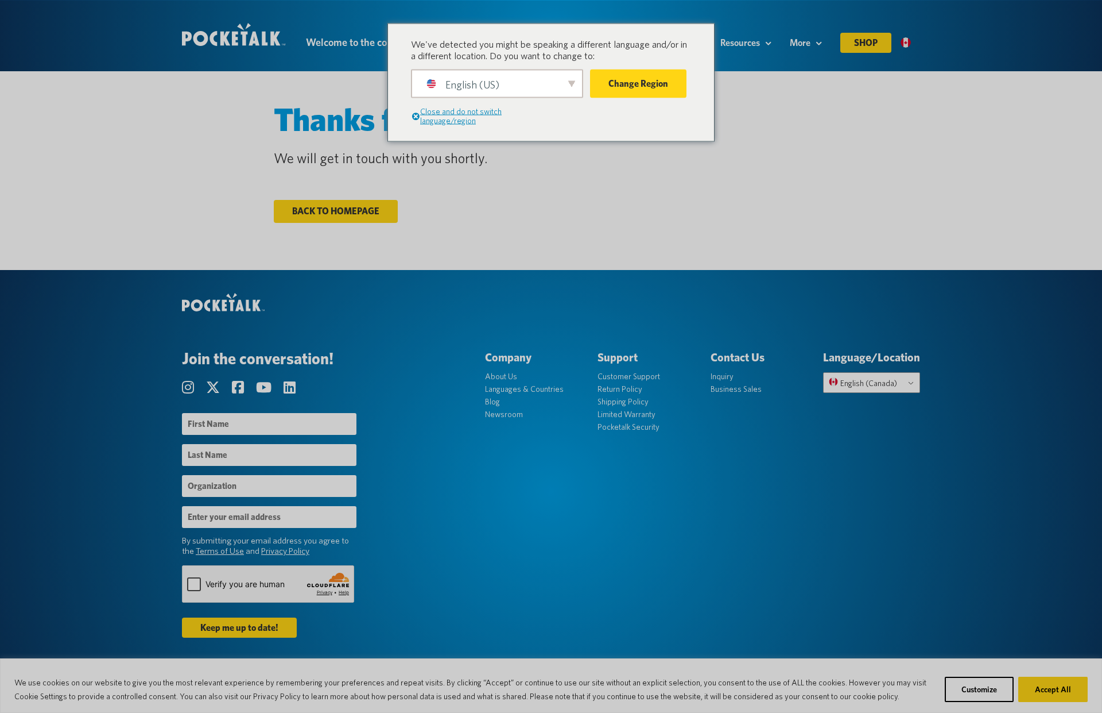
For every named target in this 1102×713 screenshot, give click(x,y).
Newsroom (504, 414)
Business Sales (736, 389)
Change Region (638, 83)
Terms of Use (220, 551)
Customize (979, 689)
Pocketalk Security (628, 426)
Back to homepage (335, 211)
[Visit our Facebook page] (239, 387)
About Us (501, 376)
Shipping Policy (623, 401)
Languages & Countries (524, 389)
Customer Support (628, 376)
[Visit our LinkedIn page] (290, 387)
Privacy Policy (285, 551)
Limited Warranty (626, 414)
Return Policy (619, 389)
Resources (740, 42)
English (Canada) (868, 383)
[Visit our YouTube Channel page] (265, 387)
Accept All (1053, 689)
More (800, 42)
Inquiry (722, 376)
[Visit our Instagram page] (189, 387)
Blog (492, 401)
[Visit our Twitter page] (214, 387)
